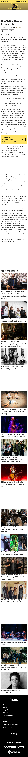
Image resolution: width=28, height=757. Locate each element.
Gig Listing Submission (7, 727)
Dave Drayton (18, 27)
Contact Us (5, 730)
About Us (5, 707)
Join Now (22, 139)
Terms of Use (5, 712)
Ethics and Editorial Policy (8, 715)
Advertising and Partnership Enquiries (10, 724)
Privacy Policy (6, 709)
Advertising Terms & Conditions (9, 718)
